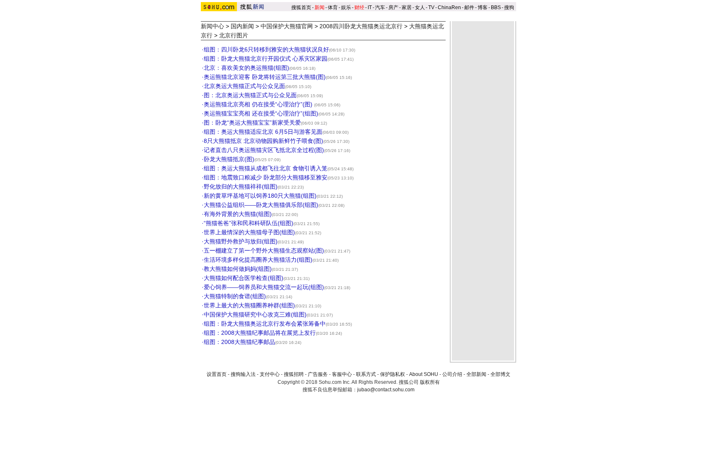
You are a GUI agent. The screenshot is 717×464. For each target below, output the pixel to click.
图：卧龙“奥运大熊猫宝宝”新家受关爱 (252, 122)
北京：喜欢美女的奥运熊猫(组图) (246, 67)
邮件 (469, 7)
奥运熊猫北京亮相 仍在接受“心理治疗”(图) (259, 104)
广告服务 (318, 374)
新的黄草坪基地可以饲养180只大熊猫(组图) (260, 195)
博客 (483, 7)
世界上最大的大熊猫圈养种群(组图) (249, 305)
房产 (393, 7)
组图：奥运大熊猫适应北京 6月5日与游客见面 (263, 131)
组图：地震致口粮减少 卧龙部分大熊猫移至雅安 (265, 177)
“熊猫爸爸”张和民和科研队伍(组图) (248, 223)
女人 (420, 7)
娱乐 (346, 7)
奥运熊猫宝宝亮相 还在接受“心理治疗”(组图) (261, 113)
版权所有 (430, 382)
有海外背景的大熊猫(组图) (238, 214)
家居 (407, 7)
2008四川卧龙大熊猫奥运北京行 (360, 26)
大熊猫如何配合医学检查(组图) (243, 278)
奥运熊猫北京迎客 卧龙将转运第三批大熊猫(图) (265, 77)
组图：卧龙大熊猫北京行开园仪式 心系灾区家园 (265, 58)
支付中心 (270, 374)
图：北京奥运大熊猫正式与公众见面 (250, 95)
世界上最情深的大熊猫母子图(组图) (249, 232)
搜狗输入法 (243, 374)
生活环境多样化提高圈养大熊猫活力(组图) (258, 259)
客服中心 (342, 374)
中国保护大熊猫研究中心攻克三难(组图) (255, 314)
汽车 (380, 7)
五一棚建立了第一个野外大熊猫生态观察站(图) (264, 250)
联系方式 (366, 374)
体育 (333, 7)
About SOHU (423, 374)
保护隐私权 (392, 374)
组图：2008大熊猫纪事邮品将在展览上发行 (260, 332)
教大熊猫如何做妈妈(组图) (238, 268)
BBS (496, 7)
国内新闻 (242, 26)
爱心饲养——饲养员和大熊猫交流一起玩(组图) (264, 287)
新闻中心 (212, 26)
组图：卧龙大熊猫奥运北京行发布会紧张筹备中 (265, 323)
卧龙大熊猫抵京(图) (229, 159)
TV (431, 7)
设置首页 (217, 374)
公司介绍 (452, 374)
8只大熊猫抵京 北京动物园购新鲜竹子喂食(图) (263, 140)
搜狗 (509, 7)
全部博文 (500, 374)
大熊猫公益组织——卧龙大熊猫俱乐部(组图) (261, 204)
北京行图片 (233, 35)
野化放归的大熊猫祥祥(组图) (241, 186)
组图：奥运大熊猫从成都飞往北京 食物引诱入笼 (265, 168)
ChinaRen (449, 7)
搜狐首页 (301, 7)
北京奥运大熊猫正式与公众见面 (244, 86)
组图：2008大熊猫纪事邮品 (239, 342)
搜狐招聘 (294, 374)
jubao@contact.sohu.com (386, 390)
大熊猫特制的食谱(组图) (235, 296)
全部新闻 (476, 374)
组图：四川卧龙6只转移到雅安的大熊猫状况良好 (266, 49)
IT (370, 7)
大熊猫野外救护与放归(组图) (241, 241)
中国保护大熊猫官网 (287, 26)
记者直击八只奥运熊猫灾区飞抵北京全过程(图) (264, 150)
